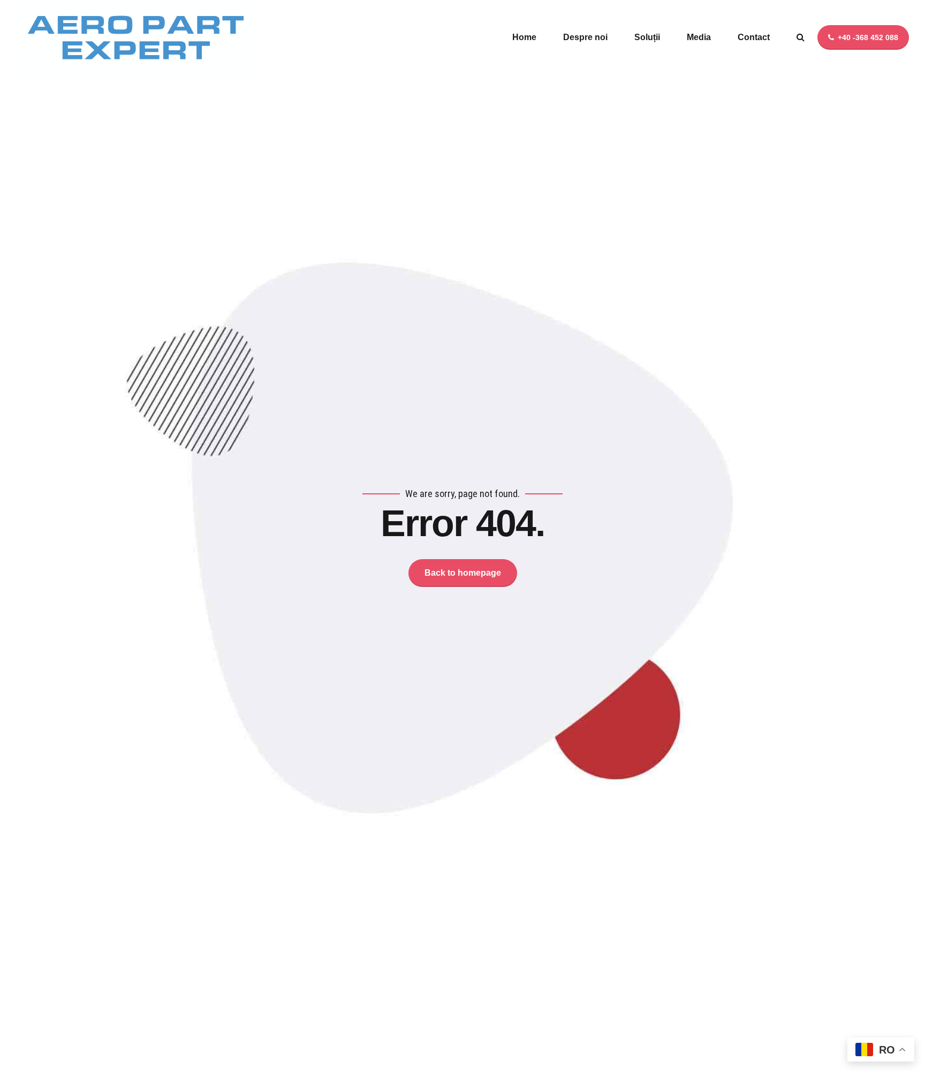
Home (524, 37)
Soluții (647, 37)
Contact (754, 37)
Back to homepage (462, 572)
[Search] (801, 37)
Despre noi (585, 37)
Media (699, 37)
